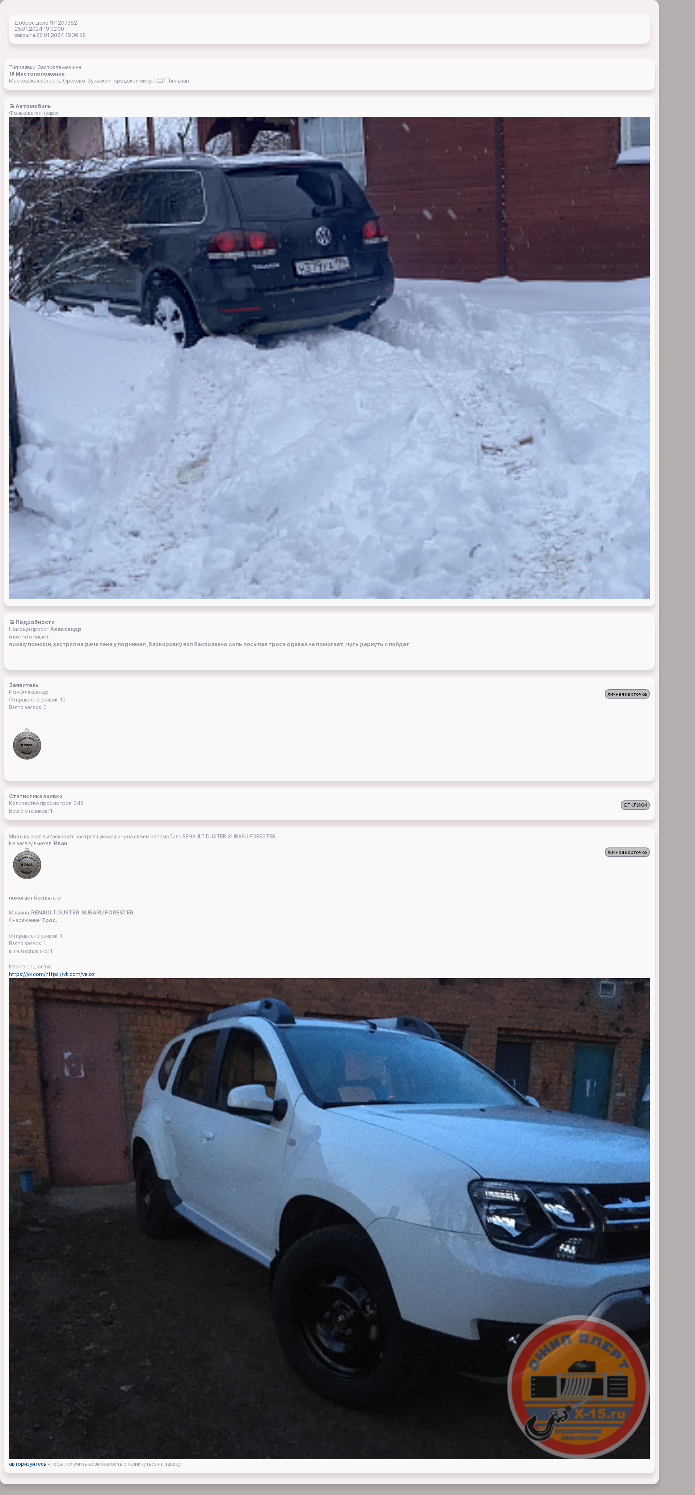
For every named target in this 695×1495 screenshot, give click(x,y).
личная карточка (627, 694)
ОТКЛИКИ (635, 805)
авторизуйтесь (28, 1464)
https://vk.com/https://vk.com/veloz (52, 974)
